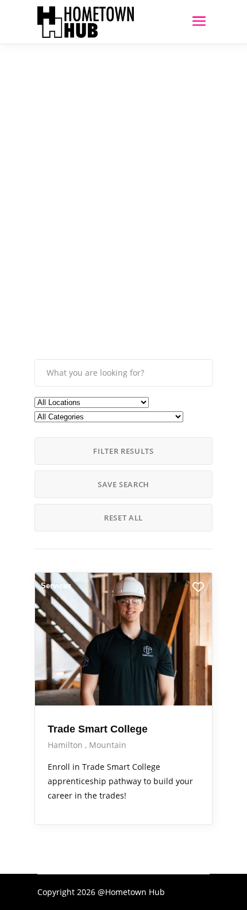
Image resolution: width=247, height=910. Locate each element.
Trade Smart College (98, 729)
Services (56, 585)
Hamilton (66, 744)
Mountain (107, 744)
